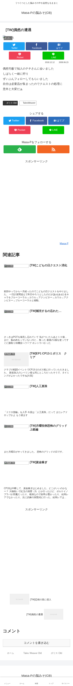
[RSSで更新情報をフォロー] (53, 149)
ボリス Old (11, 103)
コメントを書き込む (36, 642)
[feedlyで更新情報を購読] (20, 149)
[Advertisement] (36, 200)
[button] (66, 439)
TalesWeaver (29, 103)
